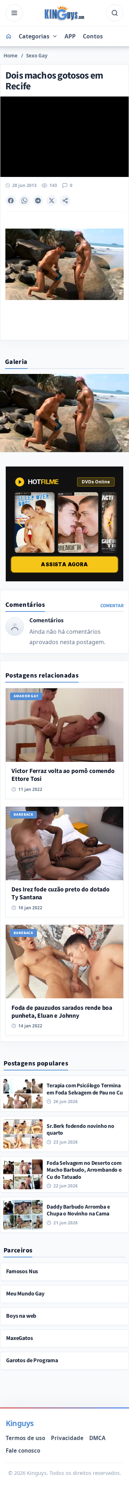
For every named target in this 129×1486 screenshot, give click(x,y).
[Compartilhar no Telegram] (38, 200)
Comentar (112, 605)
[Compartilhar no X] (51, 200)
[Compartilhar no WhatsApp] (24, 200)
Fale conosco (23, 1450)
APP (70, 36)
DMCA (97, 1438)
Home (11, 55)
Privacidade (67, 1438)
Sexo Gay (37, 55)
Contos (93, 36)
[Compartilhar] (65, 200)
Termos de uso (25, 1438)
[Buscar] (114, 13)
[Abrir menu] (14, 13)
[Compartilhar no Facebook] (10, 200)
